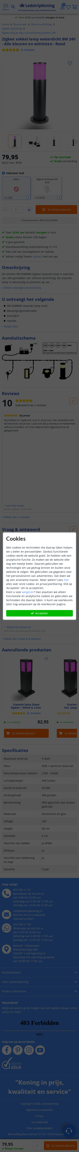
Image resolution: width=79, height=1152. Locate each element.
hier (66, 580)
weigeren (28, 592)
